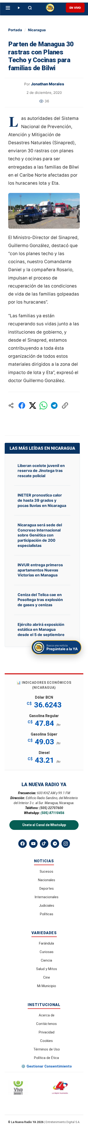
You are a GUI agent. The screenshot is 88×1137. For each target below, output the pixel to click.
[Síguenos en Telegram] (55, 843)
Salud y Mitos (46, 969)
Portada (15, 30)
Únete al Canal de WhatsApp (44, 825)
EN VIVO (75, 7)
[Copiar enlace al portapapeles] (65, 405)
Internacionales (46, 897)
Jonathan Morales (47, 84)
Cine (46, 977)
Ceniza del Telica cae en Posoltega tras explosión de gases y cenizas (40, 599)
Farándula (46, 943)
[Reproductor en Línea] (18, 8)
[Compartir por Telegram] (54, 405)
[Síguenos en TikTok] (44, 843)
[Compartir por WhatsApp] (43, 405)
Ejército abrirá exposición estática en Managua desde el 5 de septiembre (41, 629)
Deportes (46, 888)
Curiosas (47, 952)
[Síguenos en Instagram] (65, 843)
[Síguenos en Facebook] (22, 843)
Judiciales (46, 905)
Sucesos (46, 871)
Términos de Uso (46, 1049)
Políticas (46, 914)
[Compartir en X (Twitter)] (33, 405)
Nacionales (46, 880)
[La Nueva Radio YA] (50, 7)
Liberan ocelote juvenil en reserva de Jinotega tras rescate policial (41, 470)
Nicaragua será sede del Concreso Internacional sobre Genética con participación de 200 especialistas (40, 535)
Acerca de (46, 1015)
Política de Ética (46, 1058)
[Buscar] (29, 8)
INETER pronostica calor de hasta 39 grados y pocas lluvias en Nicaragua (42, 500)
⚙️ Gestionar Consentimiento (46, 1066)
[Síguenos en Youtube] (33, 843)
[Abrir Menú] (8, 8)
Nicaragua (37, 30)
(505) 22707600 (51, 808)
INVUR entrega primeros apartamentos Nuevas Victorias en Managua (40, 569)
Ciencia (46, 960)
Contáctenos (46, 1024)
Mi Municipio (46, 986)
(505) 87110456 (52, 813)
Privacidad (46, 1032)
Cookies (46, 1041)
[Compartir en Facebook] (22, 405)
